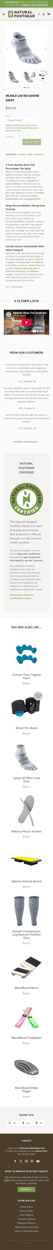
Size (7, 116)
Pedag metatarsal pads (26, 268)
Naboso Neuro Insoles (26, 831)
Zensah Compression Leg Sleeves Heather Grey (26, 934)
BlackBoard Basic (26, 988)
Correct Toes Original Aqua (26, 676)
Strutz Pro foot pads (15, 271)
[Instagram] (26, 1161)
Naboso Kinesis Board (26, 881)
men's (28, 262)
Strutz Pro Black (26, 728)
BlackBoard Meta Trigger (26, 1089)
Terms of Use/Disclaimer (26, 1231)
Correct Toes (34, 265)
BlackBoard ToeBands (26, 1038)
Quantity (9, 137)
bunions (34, 196)
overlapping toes (32, 199)
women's (38, 262)
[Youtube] (37, 1161)
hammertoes (12, 199)
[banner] (21, 14)
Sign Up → (26, 1189)
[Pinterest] (32, 1161)
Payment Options (26, 1219)
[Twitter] (20, 1161)
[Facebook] (15, 1161)
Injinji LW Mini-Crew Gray (26, 779)
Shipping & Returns (26, 1223)
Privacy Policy (26, 1211)
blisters (21, 221)
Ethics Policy (26, 1207)
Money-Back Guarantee (26, 1227)
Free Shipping (26, 1215)
